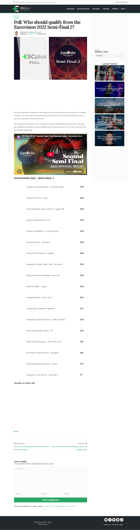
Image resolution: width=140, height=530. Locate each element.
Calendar (106, 9)
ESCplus (39, 522)
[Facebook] (117, 2)
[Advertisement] (50, 96)
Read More (109, 77)
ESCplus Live (29, 2)
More (123, 9)
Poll (17, 431)
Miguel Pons (34, 32)
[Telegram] (124, 2)
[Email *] (50, 494)
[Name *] (26, 494)
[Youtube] (106, 520)
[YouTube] (121, 2)
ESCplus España (20, 2)
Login (121, 524)
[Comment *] (50, 489)
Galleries (115, 9)
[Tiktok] (121, 520)
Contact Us (107, 524)
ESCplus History (51, 2)
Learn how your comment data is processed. (59, 506)
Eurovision (70, 9)
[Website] (75, 494)
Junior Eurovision (83, 9)
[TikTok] (127, 2)
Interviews (96, 9)
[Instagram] (119, 2)
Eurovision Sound (39, 2)
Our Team (115, 524)
